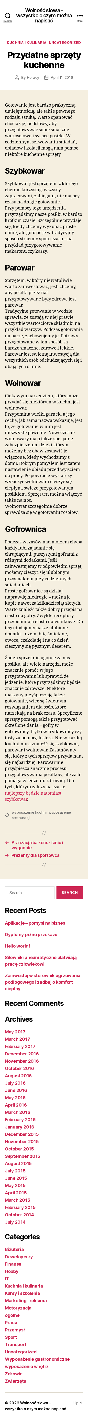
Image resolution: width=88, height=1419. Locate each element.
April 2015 (16, 1192)
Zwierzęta (15, 1381)
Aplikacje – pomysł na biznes (35, 923)
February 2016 (20, 1119)
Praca (11, 1322)
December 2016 (22, 1053)
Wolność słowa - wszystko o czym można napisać (44, 15)
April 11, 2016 (62, 77)
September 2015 (22, 1156)
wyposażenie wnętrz (27, 1366)
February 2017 (20, 1046)
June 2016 (16, 1090)
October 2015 (19, 1148)
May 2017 (15, 1031)
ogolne (12, 1315)
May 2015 (15, 1185)
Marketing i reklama (26, 1300)
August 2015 (18, 1163)
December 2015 (22, 1134)
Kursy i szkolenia (22, 1293)
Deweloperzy (19, 1256)
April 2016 (16, 1105)
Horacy (33, 77)
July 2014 (15, 1222)
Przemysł (15, 1329)
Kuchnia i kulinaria (26, 42)
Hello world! (17, 946)
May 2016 (15, 1097)
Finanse (13, 1264)
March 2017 (17, 1039)
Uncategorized (65, 42)
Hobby (12, 1271)
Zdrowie (13, 1373)
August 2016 (18, 1075)
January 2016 (19, 1126)
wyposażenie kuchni (29, 812)
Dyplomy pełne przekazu (31, 934)
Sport (11, 1337)
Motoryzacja (18, 1307)
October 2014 (19, 1214)
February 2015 (20, 1207)
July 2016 (15, 1083)
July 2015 (15, 1170)
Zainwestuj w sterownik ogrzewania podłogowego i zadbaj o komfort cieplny (42, 982)
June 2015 (16, 1178)
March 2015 (17, 1200)
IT (7, 1278)
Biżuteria (14, 1249)
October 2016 (19, 1068)
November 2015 (22, 1141)
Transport (15, 1344)
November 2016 (22, 1061)
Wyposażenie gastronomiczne (37, 1359)
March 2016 (17, 1112)
